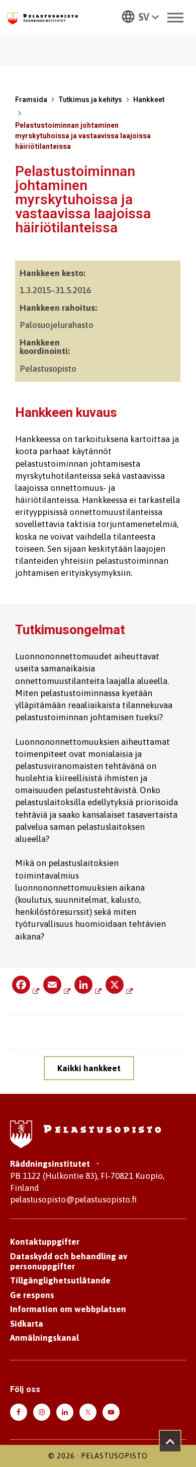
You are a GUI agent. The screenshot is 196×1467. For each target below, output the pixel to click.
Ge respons (32, 1295)
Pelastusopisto (114, 1456)
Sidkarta (26, 1324)
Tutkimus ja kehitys (90, 100)
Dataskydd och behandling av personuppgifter (68, 1261)
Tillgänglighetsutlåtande (60, 1280)
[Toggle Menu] (175, 17)
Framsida (31, 100)
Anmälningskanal (44, 1338)
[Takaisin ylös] (170, 1441)
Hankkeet (148, 100)
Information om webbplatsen (68, 1309)
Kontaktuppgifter (44, 1242)
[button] (140, 16)
